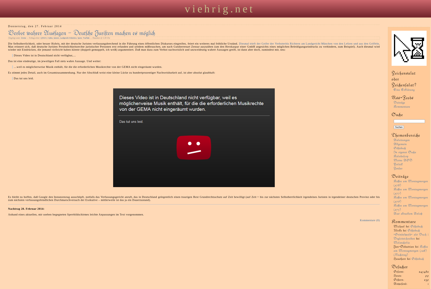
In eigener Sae (405, 152)
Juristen (56, 38)
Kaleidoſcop (401, 156)
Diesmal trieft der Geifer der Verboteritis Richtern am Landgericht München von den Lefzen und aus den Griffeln (309, 43)
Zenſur (23, 38)
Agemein (400, 144)
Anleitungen (402, 140)
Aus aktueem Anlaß (408, 213)
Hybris (50, 38)
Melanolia (402, 242)
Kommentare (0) (370, 220)
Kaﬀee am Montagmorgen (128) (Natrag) (411, 250)
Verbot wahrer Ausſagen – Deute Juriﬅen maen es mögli (81, 32)
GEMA (44, 38)
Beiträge (399, 102)
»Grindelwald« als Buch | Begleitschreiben (411, 236)
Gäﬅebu (400, 148)
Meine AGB (403, 160)
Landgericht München (68, 38)
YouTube (86, 38)
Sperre (80, 38)
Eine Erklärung (404, 89)
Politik (398, 164)
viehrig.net (220, 9)
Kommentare (402, 106)
